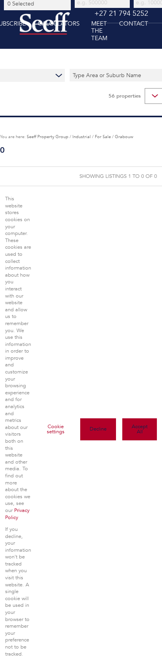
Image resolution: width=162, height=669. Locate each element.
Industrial (81, 136)
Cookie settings (55, 429)
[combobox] (38, 3)
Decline (98, 429)
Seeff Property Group (47, 136)
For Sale (103, 136)
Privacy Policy (17, 514)
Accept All (139, 429)
